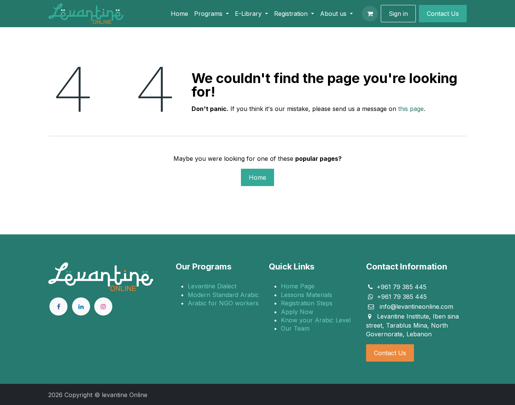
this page (411, 108)
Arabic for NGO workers (223, 303)
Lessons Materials (306, 295)
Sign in (398, 13)
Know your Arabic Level (316, 320)
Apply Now (297, 312)
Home (257, 177)
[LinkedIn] (81, 306)
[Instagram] (103, 306)
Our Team (295, 328)
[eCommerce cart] (370, 14)
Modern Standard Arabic (223, 295)
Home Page (297, 286)
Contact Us (390, 353)
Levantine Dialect (212, 286)
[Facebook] (58, 306)
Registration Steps (307, 303)
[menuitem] (179, 13)
